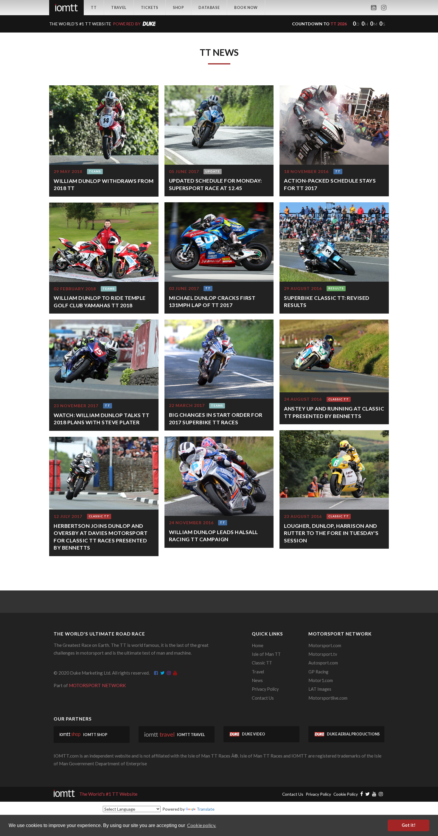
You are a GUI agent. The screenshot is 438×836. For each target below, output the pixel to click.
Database (209, 7)
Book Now (246, 7)
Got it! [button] (409, 825)
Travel (118, 7)
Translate (206, 809)
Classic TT (262, 662)
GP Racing (318, 671)
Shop (178, 7)
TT (94, 7)
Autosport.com (323, 662)
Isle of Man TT (266, 654)
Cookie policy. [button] (201, 825)
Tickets (149, 7)
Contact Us (263, 698)
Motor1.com (320, 680)
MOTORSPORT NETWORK (97, 685)
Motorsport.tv (322, 654)
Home (257, 645)
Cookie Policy (345, 794)
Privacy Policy (265, 689)
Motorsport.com (324, 645)
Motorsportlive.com (327, 698)
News (257, 680)
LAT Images (319, 689)
